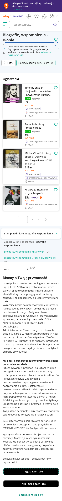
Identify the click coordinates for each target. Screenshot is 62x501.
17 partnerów (23, 337)
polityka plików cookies (16, 458)
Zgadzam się (34, 471)
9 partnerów (36, 340)
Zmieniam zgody (31, 494)
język (32, 267)
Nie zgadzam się (34, 483)
